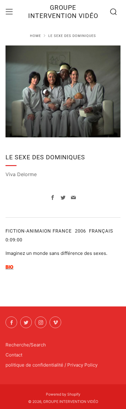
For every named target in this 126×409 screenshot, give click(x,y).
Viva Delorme (21, 174)
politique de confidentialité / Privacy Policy (52, 365)
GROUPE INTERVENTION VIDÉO (63, 11)
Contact (14, 355)
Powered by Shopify (63, 394)
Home (35, 36)
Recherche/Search (26, 345)
